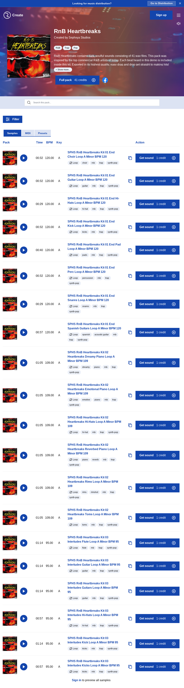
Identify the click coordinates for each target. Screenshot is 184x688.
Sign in (76, 680)
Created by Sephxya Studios (72, 37)
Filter (15, 119)
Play (23, 158)
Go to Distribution (162, 3)
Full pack (73, 80)
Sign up (161, 15)
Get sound (152, 157)
